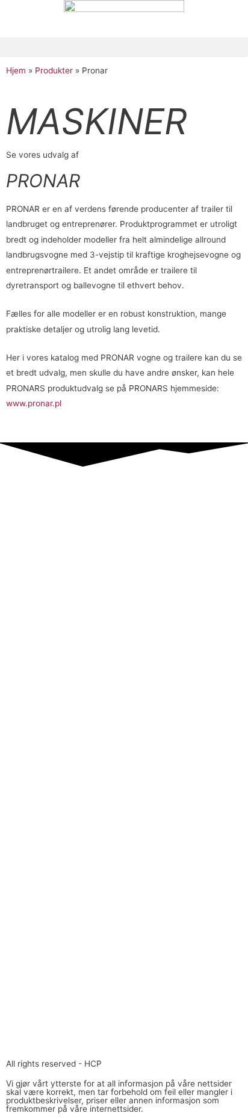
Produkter (54, 70)
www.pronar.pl (33, 403)
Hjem (16, 70)
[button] (124, 47)
